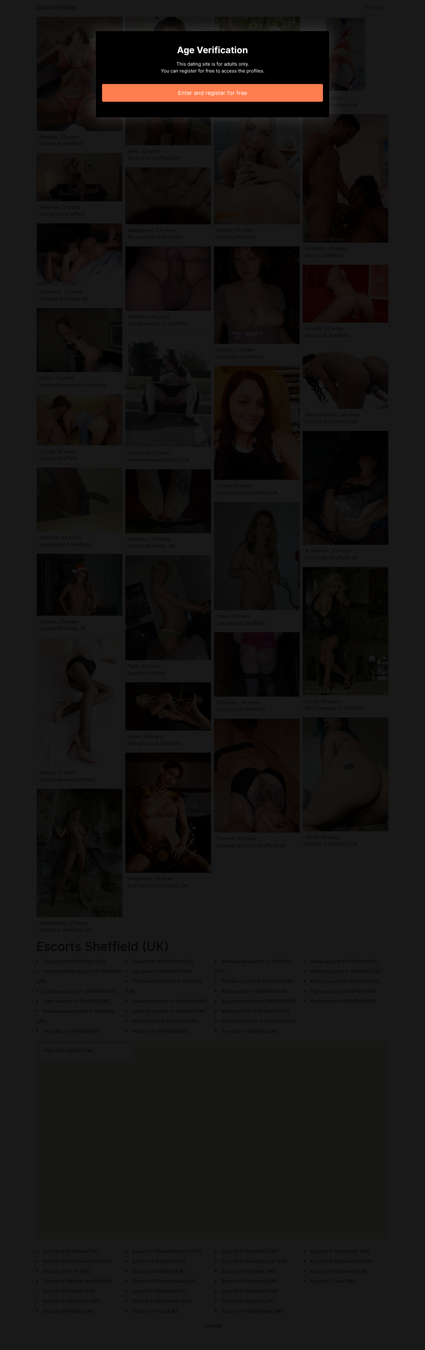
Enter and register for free (212, 93)
